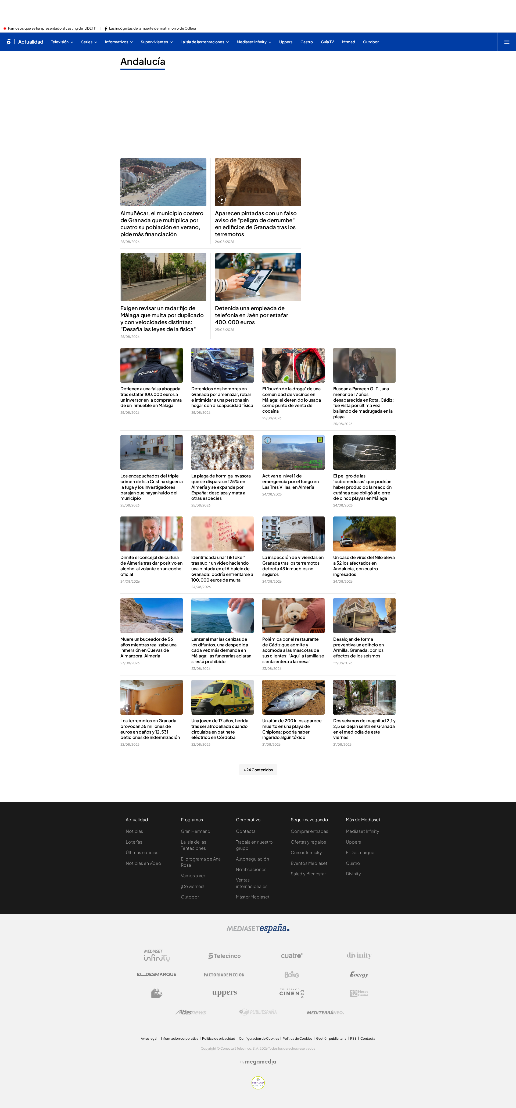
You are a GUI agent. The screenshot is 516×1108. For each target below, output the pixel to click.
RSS (353, 1038)
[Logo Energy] (359, 974)
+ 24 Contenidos (258, 769)
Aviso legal (149, 1038)
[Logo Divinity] (359, 955)
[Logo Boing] (292, 974)
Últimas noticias (142, 852)
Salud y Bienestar (308, 873)
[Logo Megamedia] (260, 1062)
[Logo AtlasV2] (190, 1012)
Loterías (134, 842)
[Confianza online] (258, 1088)
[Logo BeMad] (157, 993)
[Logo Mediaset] (258, 931)
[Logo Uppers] (224, 993)
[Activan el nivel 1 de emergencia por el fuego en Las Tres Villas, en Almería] (293, 452)
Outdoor (190, 897)
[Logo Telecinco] (224, 955)
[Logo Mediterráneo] (325, 1012)
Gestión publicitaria (331, 1038)
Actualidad (30, 41)
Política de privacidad (218, 1038)
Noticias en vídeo (143, 863)
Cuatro (353, 863)
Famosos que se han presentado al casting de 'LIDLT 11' (52, 28)
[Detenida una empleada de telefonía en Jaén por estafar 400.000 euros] (258, 277)
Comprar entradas (309, 831)
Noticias (134, 831)
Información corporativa (179, 1038)
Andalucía (142, 61)
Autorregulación (252, 859)
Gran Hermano (195, 831)
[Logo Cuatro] (292, 955)
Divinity (353, 873)
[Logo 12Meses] (359, 993)
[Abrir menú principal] (507, 41)
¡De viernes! (192, 886)
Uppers (353, 842)
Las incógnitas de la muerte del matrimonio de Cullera (152, 28)
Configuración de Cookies (259, 1038)
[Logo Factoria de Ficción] (224, 974)
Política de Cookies (297, 1038)
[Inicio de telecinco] (8, 41)
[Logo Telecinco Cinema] (292, 993)
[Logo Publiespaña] (258, 1012)
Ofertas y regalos (308, 842)
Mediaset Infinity (362, 831)
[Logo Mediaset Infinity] (157, 955)
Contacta (246, 831)
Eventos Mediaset (309, 863)
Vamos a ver (193, 875)
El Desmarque (360, 852)
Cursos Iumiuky (306, 852)
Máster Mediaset (253, 897)
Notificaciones (251, 869)
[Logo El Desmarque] (156, 974)
